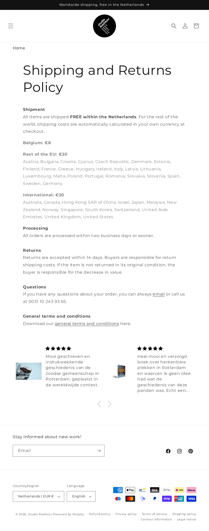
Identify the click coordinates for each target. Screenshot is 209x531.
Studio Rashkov (40, 514)
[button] (10, 26)
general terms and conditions (87, 323)
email (159, 294)
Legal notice (186, 519)
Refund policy (99, 514)
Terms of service (154, 514)
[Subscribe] (98, 451)
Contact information (156, 519)
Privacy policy (126, 514)
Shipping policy (184, 514)
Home (19, 48)
